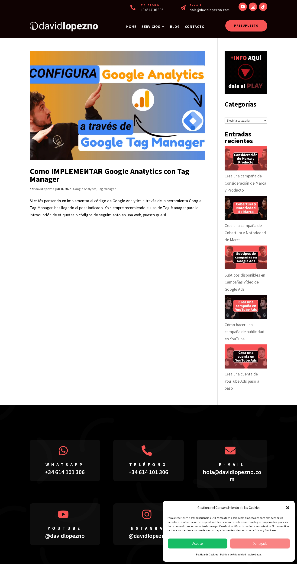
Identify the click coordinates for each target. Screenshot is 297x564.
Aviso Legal (254, 554)
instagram (148, 528)
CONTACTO (195, 26)
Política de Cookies (207, 554)
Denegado (260, 543)
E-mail (232, 464)
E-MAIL (196, 5)
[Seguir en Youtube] (243, 7)
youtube (65, 528)
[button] (287, 507)
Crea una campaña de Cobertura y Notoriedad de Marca (245, 232)
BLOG (175, 26)
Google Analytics (85, 189)
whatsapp (64, 464)
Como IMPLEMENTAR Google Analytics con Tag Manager (110, 175)
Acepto (197, 543)
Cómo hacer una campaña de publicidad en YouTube (244, 331)
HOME (131, 26)
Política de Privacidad (233, 554)
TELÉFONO (150, 5)
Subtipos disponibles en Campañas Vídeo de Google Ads (245, 282)
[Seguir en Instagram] (253, 7)
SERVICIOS (151, 26)
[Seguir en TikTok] (263, 7)
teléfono (148, 464)
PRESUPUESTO (246, 25)
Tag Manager (107, 189)
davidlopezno (44, 189)
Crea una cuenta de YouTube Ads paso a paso (242, 381)
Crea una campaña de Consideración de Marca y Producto (245, 183)
